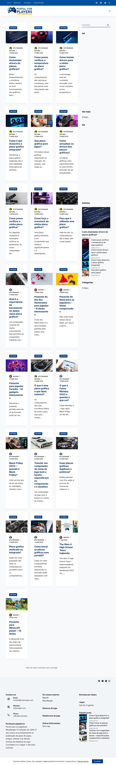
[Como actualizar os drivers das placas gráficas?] (67, 121)
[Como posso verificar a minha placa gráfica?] (17, 198)
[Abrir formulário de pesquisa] (109, 11)
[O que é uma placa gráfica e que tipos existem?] (42, 365)
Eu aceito (97, 761)
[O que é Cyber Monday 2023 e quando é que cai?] (67, 365)
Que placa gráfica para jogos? (41, 143)
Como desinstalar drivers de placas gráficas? (15, 63)
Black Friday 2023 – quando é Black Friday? (16, 469)
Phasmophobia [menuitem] (39, 3)
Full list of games (86, 705)
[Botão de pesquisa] (108, 25)
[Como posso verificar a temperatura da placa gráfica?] (42, 37)
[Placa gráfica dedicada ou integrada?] (17, 526)
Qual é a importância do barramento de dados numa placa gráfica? (16, 308)
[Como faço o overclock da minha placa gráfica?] (42, 198)
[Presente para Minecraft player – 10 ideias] (17, 604)
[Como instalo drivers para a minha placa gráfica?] (67, 37)
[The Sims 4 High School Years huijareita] (67, 526)
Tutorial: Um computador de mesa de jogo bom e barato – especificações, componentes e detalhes (41, 475)
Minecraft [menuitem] (17, 3)
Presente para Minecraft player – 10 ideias (15, 628)
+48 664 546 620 (20, 716)
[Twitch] (109, 3)
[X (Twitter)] (101, 3)
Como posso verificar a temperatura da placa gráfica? (41, 63)
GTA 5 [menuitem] (9, 3)
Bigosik (45, 697)
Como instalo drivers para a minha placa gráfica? (66, 63)
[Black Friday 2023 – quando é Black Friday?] (17, 443)
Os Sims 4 (63, 517)
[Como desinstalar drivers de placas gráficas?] (17, 37)
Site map (46, 726)
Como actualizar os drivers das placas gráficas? (66, 146)
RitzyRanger (47, 701)
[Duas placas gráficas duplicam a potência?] (67, 443)
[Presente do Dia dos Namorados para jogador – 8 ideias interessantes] (42, 279)
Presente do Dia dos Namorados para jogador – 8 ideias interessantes (41, 305)
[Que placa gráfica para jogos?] (42, 121)
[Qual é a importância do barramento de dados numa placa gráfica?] (17, 279)
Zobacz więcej (82, 761)
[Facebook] (96, 3)
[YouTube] (105, 3)
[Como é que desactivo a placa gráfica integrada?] (17, 121)
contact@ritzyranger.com (23, 700)
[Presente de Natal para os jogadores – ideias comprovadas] (67, 279)
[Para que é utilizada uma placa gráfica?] (67, 198)
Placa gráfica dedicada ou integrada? (16, 549)
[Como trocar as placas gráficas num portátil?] (42, 526)
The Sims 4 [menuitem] (27, 3)
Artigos (13, 28)
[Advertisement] (96, 71)
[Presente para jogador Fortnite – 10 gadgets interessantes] (17, 365)
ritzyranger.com (19, 708)
